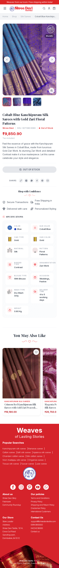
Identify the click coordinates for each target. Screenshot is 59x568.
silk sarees (26, 16)
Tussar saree (27, 463)
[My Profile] (49, 9)
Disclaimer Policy (38, 508)
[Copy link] (21, 180)
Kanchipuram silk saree (14, 448)
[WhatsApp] (31, 180)
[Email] (47, 180)
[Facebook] (37, 180)
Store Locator (8, 521)
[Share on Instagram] (26, 180)
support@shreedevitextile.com (43, 521)
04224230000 (37, 528)
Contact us (35, 531)
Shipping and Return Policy (42, 505)
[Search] (44, 9)
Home (5, 16)
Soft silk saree (24, 452)
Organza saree (36, 460)
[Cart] (54, 9)
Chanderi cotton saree (13, 456)
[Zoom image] (51, 90)
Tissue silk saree (11, 463)
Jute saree (41, 463)
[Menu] (5, 9)
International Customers (41, 511)
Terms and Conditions (40, 498)
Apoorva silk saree (42, 452)
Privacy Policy (36, 501)
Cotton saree (9, 452)
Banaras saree (35, 448)
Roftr (42, 563)
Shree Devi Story (9, 498)
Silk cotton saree (34, 456)
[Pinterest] (42, 180)
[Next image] (52, 59)
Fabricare (7, 501)
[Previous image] (7, 59)
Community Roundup (12, 505)
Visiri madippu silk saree (14, 460)
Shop (14, 16)
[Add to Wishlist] (36, 352)
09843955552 (37, 525)
